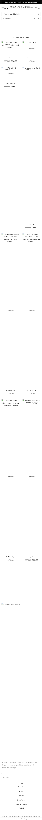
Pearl (10, 58)
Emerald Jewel (31, 58)
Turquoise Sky (31, 390)
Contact (21, 808)
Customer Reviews (21, 804)
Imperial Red (10, 83)
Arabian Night (10, 557)
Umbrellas (21, 787)
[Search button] (38, 14)
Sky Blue (31, 224)
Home (21, 783)
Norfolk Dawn (10, 390)
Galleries (21, 796)
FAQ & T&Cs (21, 800)
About (21, 791)
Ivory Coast (31, 557)
